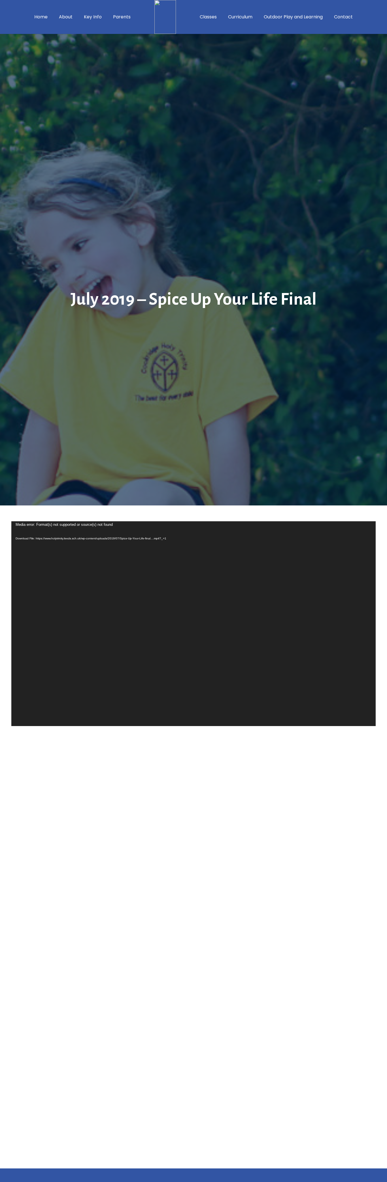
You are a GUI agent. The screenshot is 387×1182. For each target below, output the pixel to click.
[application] (193, 623)
